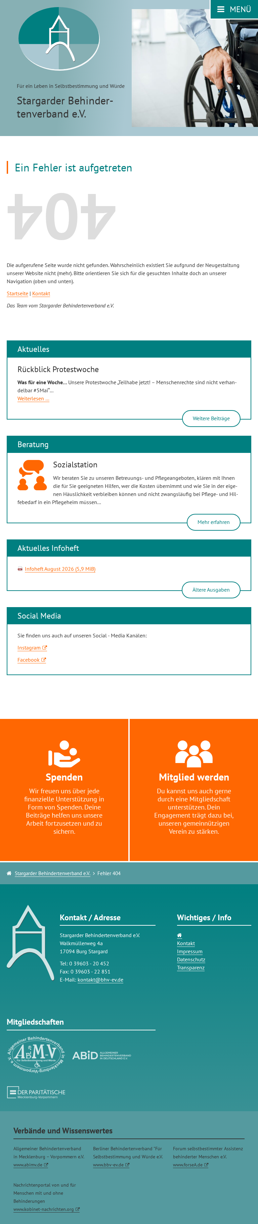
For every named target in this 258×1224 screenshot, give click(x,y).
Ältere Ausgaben (211, 589)
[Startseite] (179, 935)
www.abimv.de (27, 1165)
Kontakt (41, 293)
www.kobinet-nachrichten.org (43, 1209)
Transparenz (191, 967)
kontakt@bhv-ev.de (100, 979)
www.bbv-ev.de (108, 1165)
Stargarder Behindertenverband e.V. (52, 873)
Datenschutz (191, 959)
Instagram (29, 647)
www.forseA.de (188, 1165)
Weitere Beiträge (211, 418)
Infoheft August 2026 (60, 568)
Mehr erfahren (214, 522)
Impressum (190, 951)
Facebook (28, 659)
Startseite (17, 293)
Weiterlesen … (33, 398)
